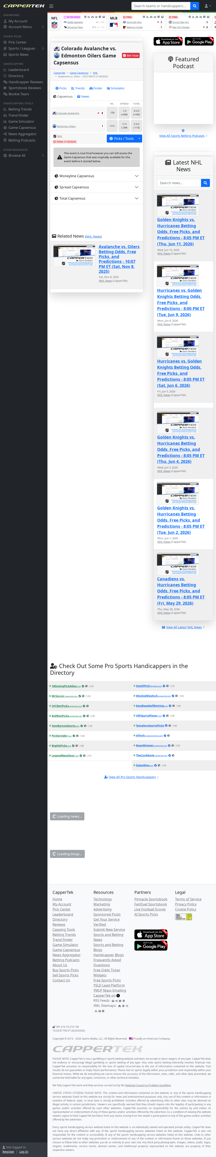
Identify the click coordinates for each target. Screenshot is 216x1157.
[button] (207, 6)
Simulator (118, 88)
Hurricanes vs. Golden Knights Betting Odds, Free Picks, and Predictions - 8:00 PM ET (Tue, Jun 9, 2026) (181, 302)
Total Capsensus (72, 198)
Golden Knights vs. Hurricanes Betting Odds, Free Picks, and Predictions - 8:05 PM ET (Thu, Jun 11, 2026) (181, 232)
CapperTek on (104, 995)
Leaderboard (18, 69)
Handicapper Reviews (26, 82)
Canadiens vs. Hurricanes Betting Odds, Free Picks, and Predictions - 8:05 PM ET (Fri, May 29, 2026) (181, 591)
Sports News (18, 54)
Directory (15, 76)
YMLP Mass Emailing (109, 990)
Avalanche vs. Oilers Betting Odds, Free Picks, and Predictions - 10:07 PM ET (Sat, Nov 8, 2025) (119, 259)
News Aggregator (22, 134)
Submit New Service (109, 929)
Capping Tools (64, 929)
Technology (102, 899)
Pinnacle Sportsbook (150, 899)
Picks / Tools (124, 138)
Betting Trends (20, 109)
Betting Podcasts (21, 140)
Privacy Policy (186, 904)
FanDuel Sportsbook (150, 904)
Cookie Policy (185, 909)
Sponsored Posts (107, 914)
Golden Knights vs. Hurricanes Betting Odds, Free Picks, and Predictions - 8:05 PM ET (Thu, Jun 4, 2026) (181, 449)
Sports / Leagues (21, 48)
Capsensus (65, 96)
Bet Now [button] (133, 55)
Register (8, 1152)
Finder (97, 88)
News (85, 96)
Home (57, 899)
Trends (80, 88)
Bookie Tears (19, 94)
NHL (95, 72)
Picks (63, 88)
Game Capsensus (22, 127)
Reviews (59, 924)
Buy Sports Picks (66, 970)
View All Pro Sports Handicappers (132, 777)
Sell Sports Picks (65, 975)
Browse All (17, 155)
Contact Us (61, 980)
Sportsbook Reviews (25, 88)
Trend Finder (18, 115)
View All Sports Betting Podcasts (182, 136)
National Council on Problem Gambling (148, 1085)
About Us (60, 965)
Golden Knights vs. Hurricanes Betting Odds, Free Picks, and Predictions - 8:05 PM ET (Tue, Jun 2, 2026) (181, 520)
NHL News (93, 236)
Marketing (101, 904)
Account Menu (20, 27)
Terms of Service (188, 899)
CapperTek (59, 72)
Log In (23, 1152)
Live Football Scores (150, 909)
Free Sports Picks (107, 980)
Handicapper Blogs (108, 955)
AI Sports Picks (146, 914)
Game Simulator (21, 121)
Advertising (102, 909)
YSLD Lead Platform (109, 985)
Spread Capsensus (74, 187)
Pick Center (17, 42)
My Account (18, 21)
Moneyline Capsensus (76, 176)
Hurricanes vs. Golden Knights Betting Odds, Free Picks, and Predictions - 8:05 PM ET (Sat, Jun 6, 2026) (181, 373)
